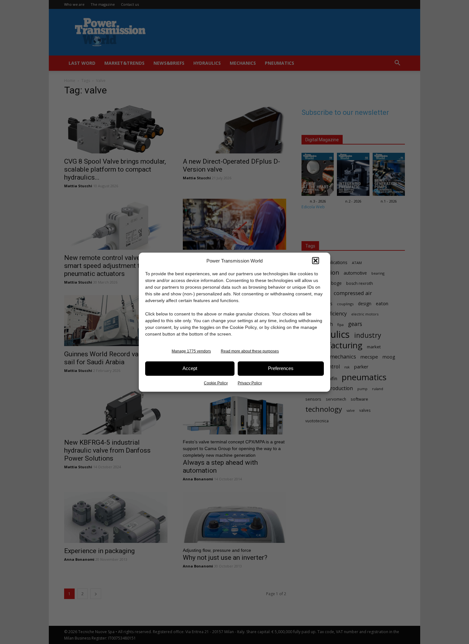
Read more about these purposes (250, 351)
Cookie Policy (216, 383)
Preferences (281, 368)
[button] (315, 260)
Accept (189, 368)
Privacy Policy (250, 383)
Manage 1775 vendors (191, 351)
